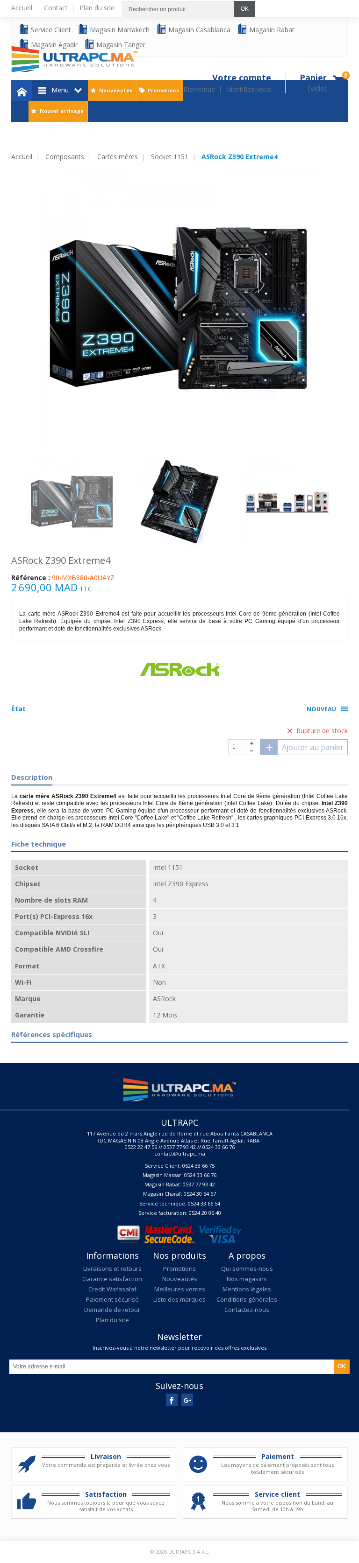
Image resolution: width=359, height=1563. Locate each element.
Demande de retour (112, 1309)
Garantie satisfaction (112, 1279)
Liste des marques (179, 1299)
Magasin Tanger (119, 44)
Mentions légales (247, 1289)
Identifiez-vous (249, 89)
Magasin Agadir (53, 44)
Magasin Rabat (270, 29)
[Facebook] (172, 1400)
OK (245, 9)
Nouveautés (115, 90)
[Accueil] (22, 90)
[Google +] (187, 1400)
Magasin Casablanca (198, 29)
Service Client (50, 29)
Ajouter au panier (313, 747)
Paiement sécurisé (112, 1299)
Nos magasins (247, 1279)
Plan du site (112, 1320)
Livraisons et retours (112, 1268)
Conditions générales (246, 1299)
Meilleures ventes (179, 1289)
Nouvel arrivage (62, 110)
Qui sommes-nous (247, 1268)
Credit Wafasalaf (112, 1289)
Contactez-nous (246, 1309)
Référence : (30, 578)
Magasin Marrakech (119, 29)
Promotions (163, 90)
